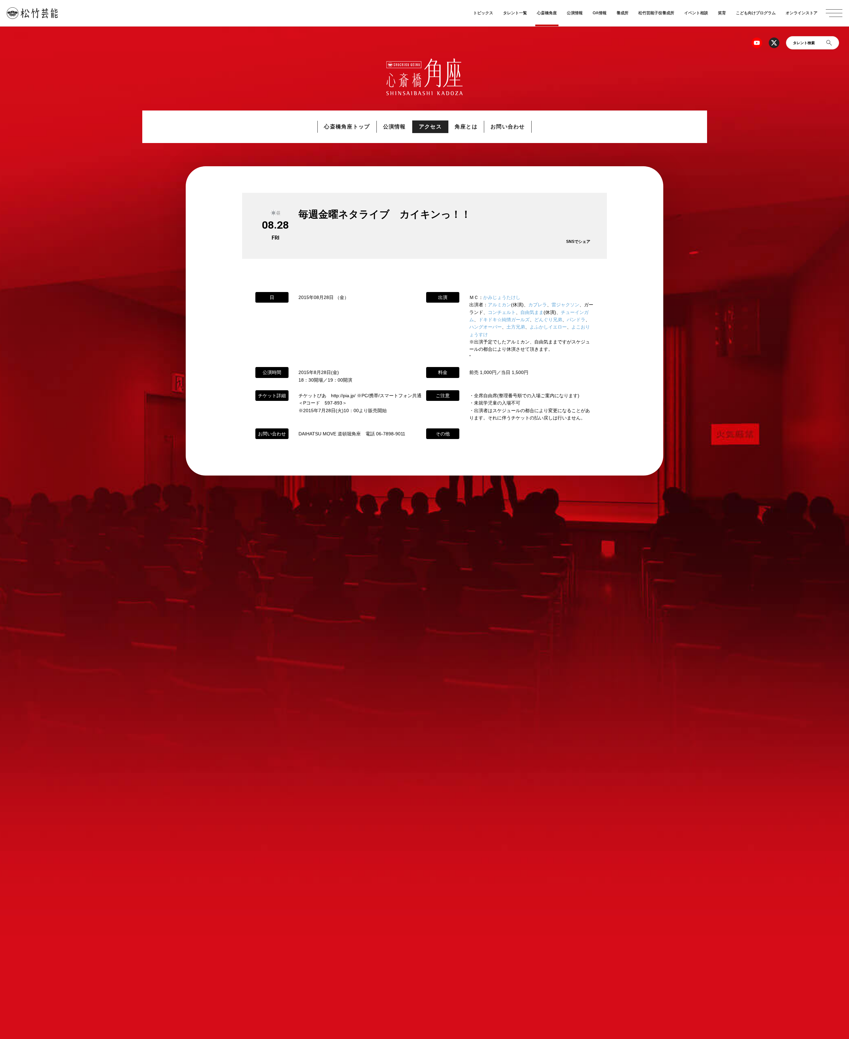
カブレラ (537, 304)
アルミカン (499, 304)
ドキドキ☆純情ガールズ (504, 319)
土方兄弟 (515, 327)
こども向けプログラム (756, 13)
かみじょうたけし (501, 297)
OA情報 (600, 13)
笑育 (722, 13)
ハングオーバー (485, 327)
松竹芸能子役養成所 (656, 13)
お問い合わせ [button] (507, 126)
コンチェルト (502, 312)
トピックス (483, 13)
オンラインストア (801, 13)
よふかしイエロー (548, 327)
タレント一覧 (515, 13)
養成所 (622, 13)
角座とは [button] (466, 126)
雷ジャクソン (565, 304)
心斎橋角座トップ (347, 126)
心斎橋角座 (547, 13)
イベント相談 (696, 13)
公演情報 (575, 13)
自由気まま (532, 312)
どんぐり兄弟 (548, 319)
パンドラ (576, 319)
